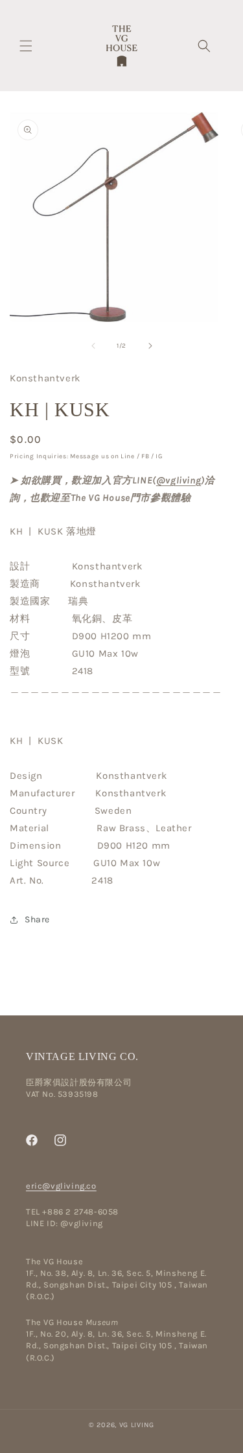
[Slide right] (150, 346)
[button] (26, 46)
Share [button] (37, 919)
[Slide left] (93, 346)
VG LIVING (136, 1425)
